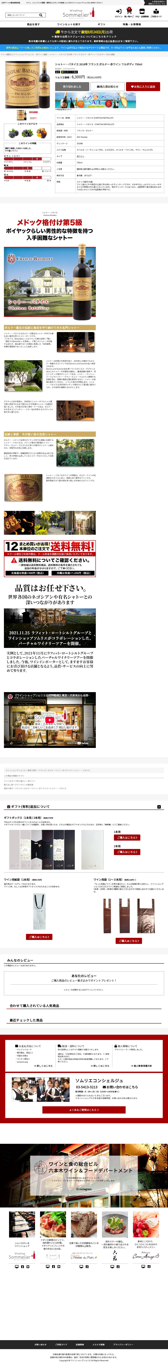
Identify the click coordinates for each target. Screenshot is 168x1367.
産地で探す (32, 770)
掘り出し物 (9, 784)
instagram (85, 1189)
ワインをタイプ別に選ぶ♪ (15, 781)
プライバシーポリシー (123, 1344)
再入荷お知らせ (109, 86)
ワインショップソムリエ (16, 770)
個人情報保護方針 (142, 1065)
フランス (42, 770)
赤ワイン (80, 156)
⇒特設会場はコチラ (63, 109)
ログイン (87, 989)
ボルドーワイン (54, 770)
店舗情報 (80, 1344)
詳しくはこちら (44, 1065)
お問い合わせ (41, 1344)
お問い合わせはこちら (122, 1087)
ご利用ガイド (61, 1344)
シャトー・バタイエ (82, 770)
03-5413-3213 (87, 1087)
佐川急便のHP (113, 41)
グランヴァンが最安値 (24, 784)
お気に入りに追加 (144, 86)
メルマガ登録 (99, 1344)
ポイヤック (67, 770)
